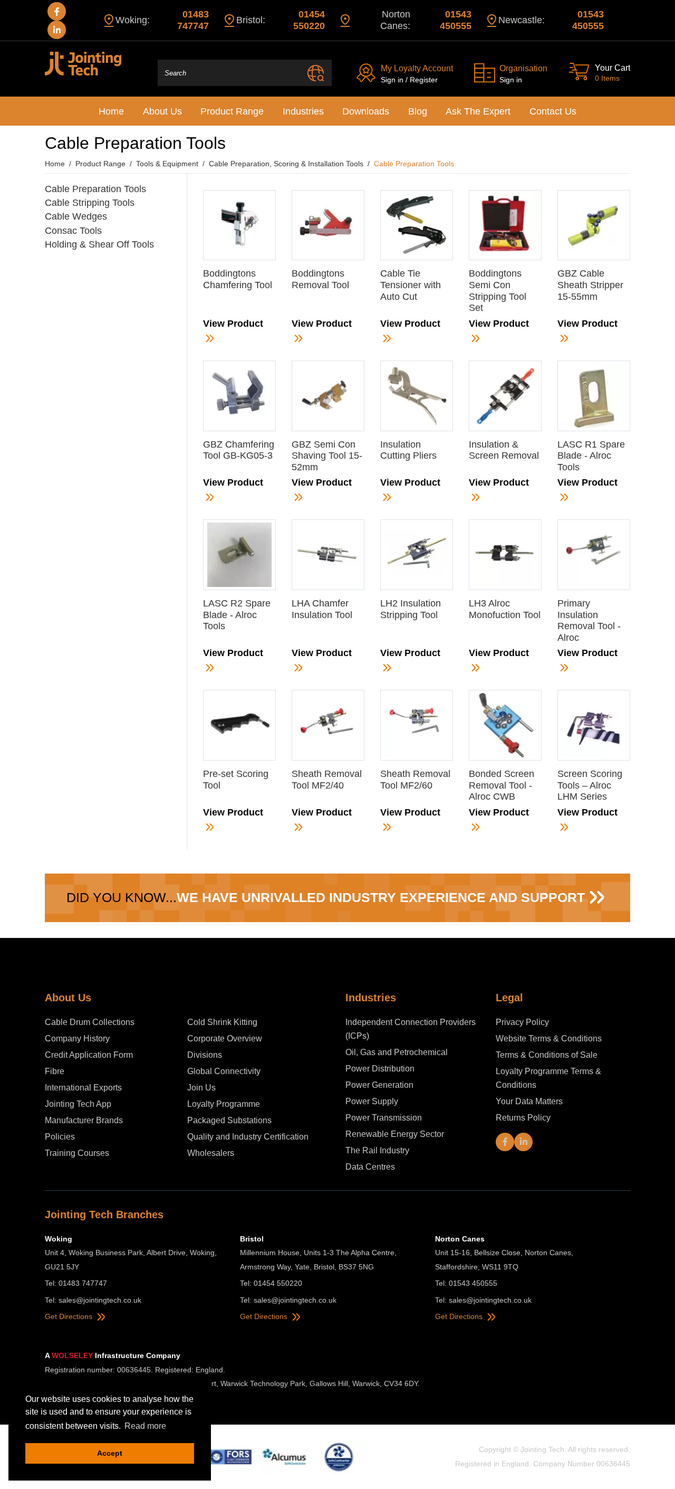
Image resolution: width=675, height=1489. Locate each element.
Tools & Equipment (167, 163)
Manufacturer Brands (84, 1120)
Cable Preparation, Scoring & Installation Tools (286, 163)
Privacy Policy (522, 1022)
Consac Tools (73, 230)
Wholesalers (210, 1153)
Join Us (201, 1087)
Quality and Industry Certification (247, 1136)
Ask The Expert (478, 111)
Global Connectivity (224, 1071)
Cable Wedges (76, 216)
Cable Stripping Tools (89, 202)
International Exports (83, 1087)
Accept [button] (109, 1453)
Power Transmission (383, 1117)
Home (111, 111)
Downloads (365, 111)
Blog (417, 111)
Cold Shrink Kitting (223, 1022)
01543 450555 (455, 20)
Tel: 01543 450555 (466, 1283)
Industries (303, 111)
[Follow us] (56, 11)
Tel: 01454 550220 (271, 1283)
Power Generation (379, 1084)
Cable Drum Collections (91, 1022)
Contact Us (552, 111)
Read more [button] (145, 1425)
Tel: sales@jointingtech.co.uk (93, 1300)
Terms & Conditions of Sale (546, 1054)
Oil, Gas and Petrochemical (396, 1052)
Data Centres (370, 1166)
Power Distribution (379, 1068)
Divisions (204, 1054)
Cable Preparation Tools (95, 189)
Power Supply (371, 1101)
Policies (60, 1136)
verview (247, 1038)
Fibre (54, 1071)
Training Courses (77, 1153)
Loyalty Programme (223, 1103)
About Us (162, 111)
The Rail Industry (377, 1150)
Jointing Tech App (78, 1103)
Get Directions (69, 1316)
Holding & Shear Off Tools (99, 244)
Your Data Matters (529, 1101)
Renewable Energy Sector (394, 1134)
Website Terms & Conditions (549, 1038)
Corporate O (210, 1038)
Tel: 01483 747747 (76, 1283)
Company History (77, 1038)
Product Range (232, 111)
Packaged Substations (229, 1120)
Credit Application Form (89, 1054)
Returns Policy (523, 1117)
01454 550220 (309, 20)
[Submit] (316, 73)
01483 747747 (193, 20)
